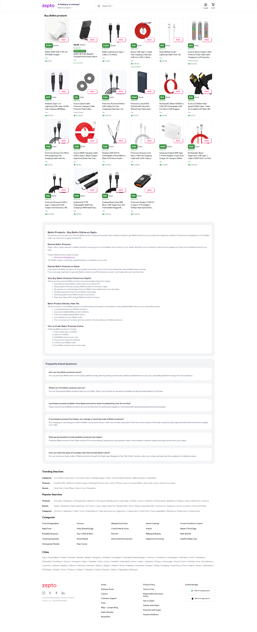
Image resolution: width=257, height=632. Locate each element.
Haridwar (92, 561)
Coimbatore (161, 557)
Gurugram (76, 561)
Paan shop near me (107, 511)
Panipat (149, 565)
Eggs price (121, 511)
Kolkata (191, 561)
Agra (44, 557)
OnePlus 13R (59, 483)
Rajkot (191, 565)
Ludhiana (55, 565)
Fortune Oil (160, 506)
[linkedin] (65, 592)
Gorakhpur (57, 561)
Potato (133, 501)
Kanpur (158, 561)
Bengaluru (97, 557)
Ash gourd (101, 501)
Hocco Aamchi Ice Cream (164, 483)
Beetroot (91, 501)
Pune (184, 565)
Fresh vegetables (158, 511)
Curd (82, 511)
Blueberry (171, 501)
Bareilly (80, 557)
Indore (133, 561)
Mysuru (99, 565)
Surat (63, 569)
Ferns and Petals (199, 506)
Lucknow (46, 565)
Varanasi (105, 569)
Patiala (156, 565)
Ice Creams (59, 478)
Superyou (171, 506)
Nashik (115, 565)
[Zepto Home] (48, 6)
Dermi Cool (80, 488)
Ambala (63, 557)
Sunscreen (69, 478)
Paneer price (194, 511)
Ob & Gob (58, 488)
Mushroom (195, 501)
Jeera (187, 501)
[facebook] (58, 592)
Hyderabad (124, 561)
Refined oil (171, 511)
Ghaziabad (46, 561)
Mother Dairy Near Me (144, 506)
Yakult (56, 506)
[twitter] (52, 592)
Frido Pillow (69, 488)
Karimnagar (168, 561)
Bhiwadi (106, 557)
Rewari (198, 565)
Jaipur (140, 561)
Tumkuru (71, 569)
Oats (108, 478)
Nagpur (107, 565)
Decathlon (91, 488)
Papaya (180, 501)
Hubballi (114, 561)
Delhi (192, 557)
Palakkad (130, 565)
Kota (198, 561)
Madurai (64, 565)
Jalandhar (149, 561)
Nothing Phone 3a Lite (98, 483)
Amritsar (71, 557)
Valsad (97, 569)
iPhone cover (121, 483)
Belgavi (88, 557)
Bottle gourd (112, 501)
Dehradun (183, 557)
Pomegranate (80, 501)
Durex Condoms (184, 506)
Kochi (183, 561)
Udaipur (79, 569)
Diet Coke (148, 483)
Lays (98, 506)
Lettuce (205, 501)
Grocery (57, 511)
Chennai (150, 557)
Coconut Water (135, 483)
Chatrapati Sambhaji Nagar (134, 557)
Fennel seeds (159, 501)
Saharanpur (208, 565)
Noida (121, 565)
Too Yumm (90, 506)
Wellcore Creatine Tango (77, 483)
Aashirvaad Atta (77, 506)
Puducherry (176, 565)
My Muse (65, 506)
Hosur (106, 561)
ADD (63, 40)
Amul (131, 506)
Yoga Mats (151, 478)
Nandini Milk (122, 506)
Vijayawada (123, 569)
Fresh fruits (144, 511)
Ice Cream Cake (82, 478)
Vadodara (89, 569)
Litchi (112, 483)
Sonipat (56, 569)
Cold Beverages (97, 478)
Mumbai (90, 565)
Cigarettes (67, 511)
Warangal (133, 569)
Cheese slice (132, 511)
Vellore (114, 569)
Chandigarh (116, 557)
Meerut (73, 565)
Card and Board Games (121, 478)
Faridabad (200, 557)
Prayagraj (165, 565)
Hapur (84, 561)
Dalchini (149, 501)
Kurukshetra (207, 561)
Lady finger (124, 501)
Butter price (183, 511)
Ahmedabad (53, 557)
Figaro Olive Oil (108, 506)
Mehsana (81, 565)
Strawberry (67, 501)
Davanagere (172, 557)
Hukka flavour (91, 511)
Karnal (177, 561)
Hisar (100, 561)
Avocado (58, 501)
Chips (75, 511)
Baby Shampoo (139, 478)
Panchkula (139, 565)
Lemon (141, 501)
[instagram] (45, 592)
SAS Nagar (46, 569)
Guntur (67, 561)
